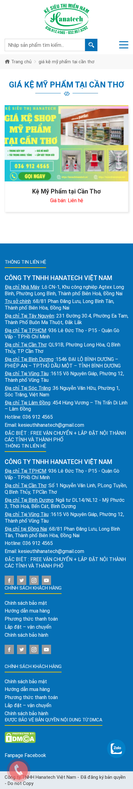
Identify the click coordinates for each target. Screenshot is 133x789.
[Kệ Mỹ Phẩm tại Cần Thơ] (66, 143)
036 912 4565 (38, 417)
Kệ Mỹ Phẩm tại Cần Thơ (66, 191)
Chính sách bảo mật (26, 603)
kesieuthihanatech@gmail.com (51, 425)
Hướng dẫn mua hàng (27, 611)
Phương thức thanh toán (31, 619)
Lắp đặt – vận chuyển (28, 627)
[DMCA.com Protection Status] (20, 737)
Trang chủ (21, 62)
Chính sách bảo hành (26, 635)
